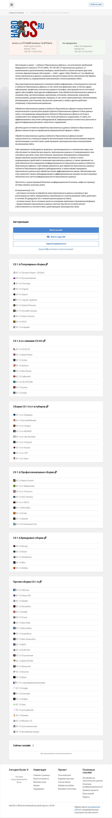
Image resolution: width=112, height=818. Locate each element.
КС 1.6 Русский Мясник (25, 420)
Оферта (86, 797)
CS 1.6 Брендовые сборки (28, 537)
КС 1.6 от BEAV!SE (23, 431)
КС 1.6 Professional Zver (26, 524)
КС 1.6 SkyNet (21, 601)
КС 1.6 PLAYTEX (22, 650)
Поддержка (38, 789)
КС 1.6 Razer (21, 552)
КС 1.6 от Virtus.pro (24, 491)
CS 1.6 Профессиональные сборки (33, 472)
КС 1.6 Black (20, 677)
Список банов (64, 782)
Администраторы (66, 779)
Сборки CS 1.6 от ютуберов (29, 406)
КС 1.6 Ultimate (22, 590)
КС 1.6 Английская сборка (27, 732)
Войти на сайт (96, 4)
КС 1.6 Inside (21, 393)
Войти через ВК (57, 237)
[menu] (11, 4)
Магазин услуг (39, 782)
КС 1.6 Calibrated (23, 376)
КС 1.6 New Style (22, 623)
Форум (36, 785)
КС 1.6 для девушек (24, 710)
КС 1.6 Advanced (22, 666)
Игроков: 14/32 (30, 49)
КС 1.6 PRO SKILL (23, 508)
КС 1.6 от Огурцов (23, 442)
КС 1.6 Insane (21, 387)
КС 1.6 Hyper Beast (23, 355)
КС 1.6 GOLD (20, 322)
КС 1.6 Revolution (23, 606)
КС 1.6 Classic (21, 294)
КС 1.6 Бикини (21, 715)
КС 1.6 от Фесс (22, 458)
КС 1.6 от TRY (21, 453)
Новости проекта (41, 779)
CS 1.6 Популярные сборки (29, 264)
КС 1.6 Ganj (20, 704)
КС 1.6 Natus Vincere (24, 480)
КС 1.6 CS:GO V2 (22, 349)
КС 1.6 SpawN (21, 519)
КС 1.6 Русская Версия (25, 278)
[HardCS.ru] (27, 29)
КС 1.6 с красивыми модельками (30, 683)
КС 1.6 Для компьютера (26, 726)
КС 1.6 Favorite (22, 672)
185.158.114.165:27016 (33, 52)
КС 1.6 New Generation (25, 639)
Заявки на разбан (66, 785)
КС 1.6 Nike (20, 562)
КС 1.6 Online (21, 360)
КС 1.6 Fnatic (21, 513)
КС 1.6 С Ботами (22, 284)
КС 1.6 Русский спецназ (26, 311)
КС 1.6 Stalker (21, 699)
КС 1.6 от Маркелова (24, 486)
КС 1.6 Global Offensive (25, 305)
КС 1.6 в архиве (22, 327)
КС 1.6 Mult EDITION (24, 661)
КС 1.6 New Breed (23, 371)
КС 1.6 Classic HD (23, 595)
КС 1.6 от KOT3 (22, 502)
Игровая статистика (67, 789)
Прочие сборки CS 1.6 (26, 581)
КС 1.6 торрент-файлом (26, 300)
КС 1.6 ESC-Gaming (24, 497)
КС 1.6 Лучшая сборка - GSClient (29, 273)
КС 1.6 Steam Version (25, 316)
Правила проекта (90, 790)
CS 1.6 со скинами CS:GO (28, 340)
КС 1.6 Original (21, 289)
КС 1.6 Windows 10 (23, 721)
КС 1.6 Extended (22, 694)
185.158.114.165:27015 (83, 52)
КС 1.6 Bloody (21, 546)
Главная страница (16, 13)
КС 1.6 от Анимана (23, 415)
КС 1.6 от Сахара (23, 426)
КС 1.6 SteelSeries (23, 557)
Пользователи (64, 775)
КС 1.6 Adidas (21, 568)
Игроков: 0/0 (79, 49)
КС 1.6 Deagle (21, 688)
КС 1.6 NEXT (20, 645)
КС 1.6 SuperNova (23, 634)
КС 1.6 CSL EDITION (24, 382)
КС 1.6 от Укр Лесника (25, 437)
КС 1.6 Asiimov (22, 366)
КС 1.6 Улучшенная (24, 655)
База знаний (88, 794)
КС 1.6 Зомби (21, 612)
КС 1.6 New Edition (23, 628)
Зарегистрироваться (56, 244)
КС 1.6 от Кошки (22, 448)
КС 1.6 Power (21, 617)
